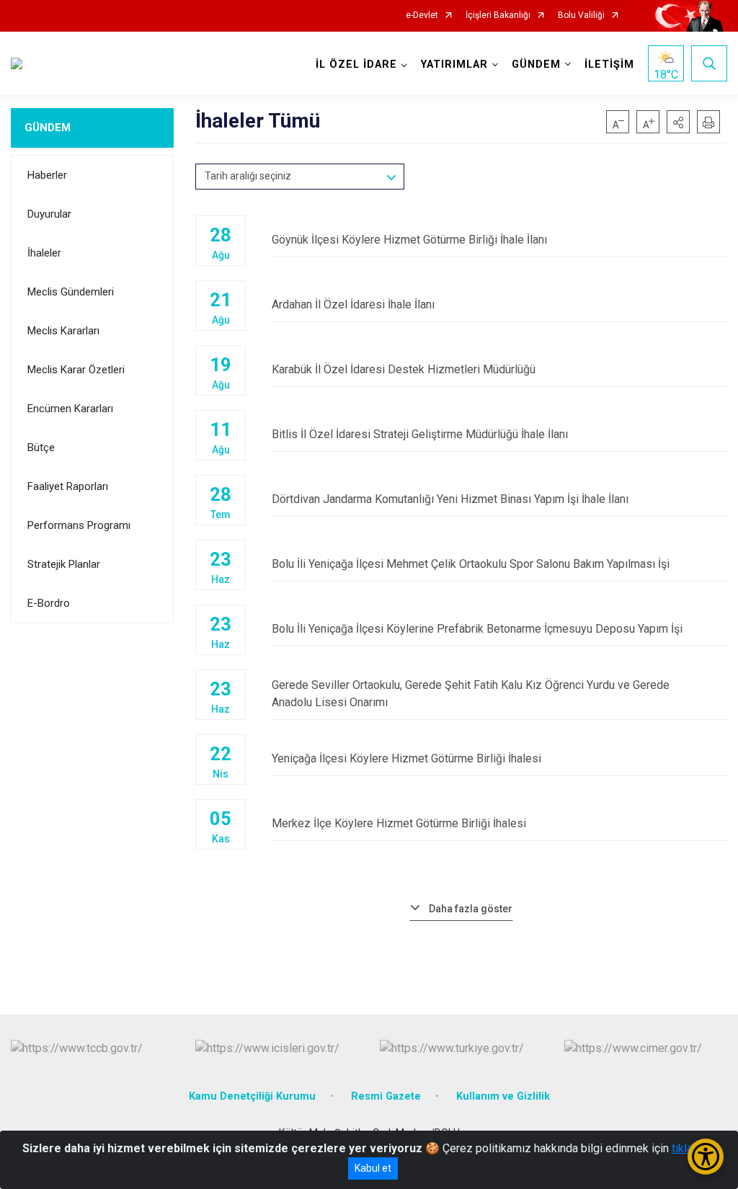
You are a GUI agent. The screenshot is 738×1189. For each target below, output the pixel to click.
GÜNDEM (48, 127)
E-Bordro (48, 603)
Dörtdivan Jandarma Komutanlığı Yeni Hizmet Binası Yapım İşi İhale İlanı (450, 499)
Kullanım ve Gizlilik (503, 1096)
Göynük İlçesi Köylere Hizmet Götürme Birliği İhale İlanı (409, 239)
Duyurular (49, 214)
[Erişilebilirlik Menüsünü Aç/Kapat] (706, 1157)
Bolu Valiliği (581, 15)
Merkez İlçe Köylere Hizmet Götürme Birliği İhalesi (399, 823)
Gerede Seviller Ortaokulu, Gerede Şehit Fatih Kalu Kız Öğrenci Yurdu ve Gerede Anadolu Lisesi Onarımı (471, 693)
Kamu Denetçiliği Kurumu (252, 1096)
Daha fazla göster (470, 908)
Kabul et (373, 1168)
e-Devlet (422, 15)
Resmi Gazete (386, 1096)
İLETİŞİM (609, 64)
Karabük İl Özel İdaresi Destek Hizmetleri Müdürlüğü (403, 369)
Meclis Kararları (63, 330)
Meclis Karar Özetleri (76, 369)
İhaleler (44, 252)
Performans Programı (78, 525)
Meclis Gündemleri (70, 291)
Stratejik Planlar (63, 564)
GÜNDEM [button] (536, 64)
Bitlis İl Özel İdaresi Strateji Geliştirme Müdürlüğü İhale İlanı (420, 434)
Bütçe (41, 447)
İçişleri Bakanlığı (498, 15)
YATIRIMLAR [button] (454, 64)
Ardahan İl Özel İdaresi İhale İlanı (353, 304)
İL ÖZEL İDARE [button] (356, 64)
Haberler (47, 175)
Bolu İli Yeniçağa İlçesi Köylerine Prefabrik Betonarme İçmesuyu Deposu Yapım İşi (477, 629)
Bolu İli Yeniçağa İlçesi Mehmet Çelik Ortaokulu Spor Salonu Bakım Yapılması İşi (471, 564)
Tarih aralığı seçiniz (248, 176)
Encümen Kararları (70, 408)
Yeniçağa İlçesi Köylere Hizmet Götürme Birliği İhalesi (406, 758)
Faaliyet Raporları (67, 486)
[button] (678, 121)
